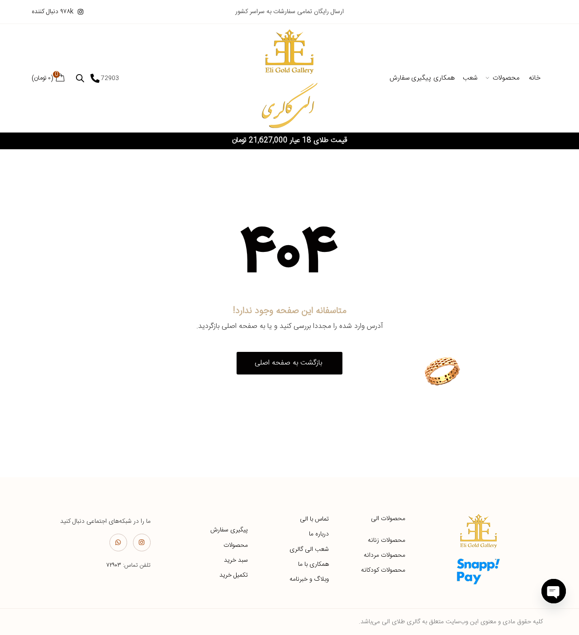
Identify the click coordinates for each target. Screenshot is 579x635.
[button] (289, 363)
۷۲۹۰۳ (113, 565)
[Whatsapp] (118, 542)
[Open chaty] (553, 591)
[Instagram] (142, 542)
